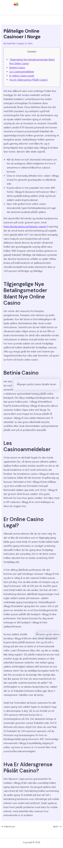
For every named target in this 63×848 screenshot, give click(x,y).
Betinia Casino (17, 67)
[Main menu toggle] (55, 7)
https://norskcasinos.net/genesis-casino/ (25, 226)
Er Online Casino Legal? (21, 75)
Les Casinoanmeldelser (21, 71)
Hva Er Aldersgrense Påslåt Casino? (28, 79)
